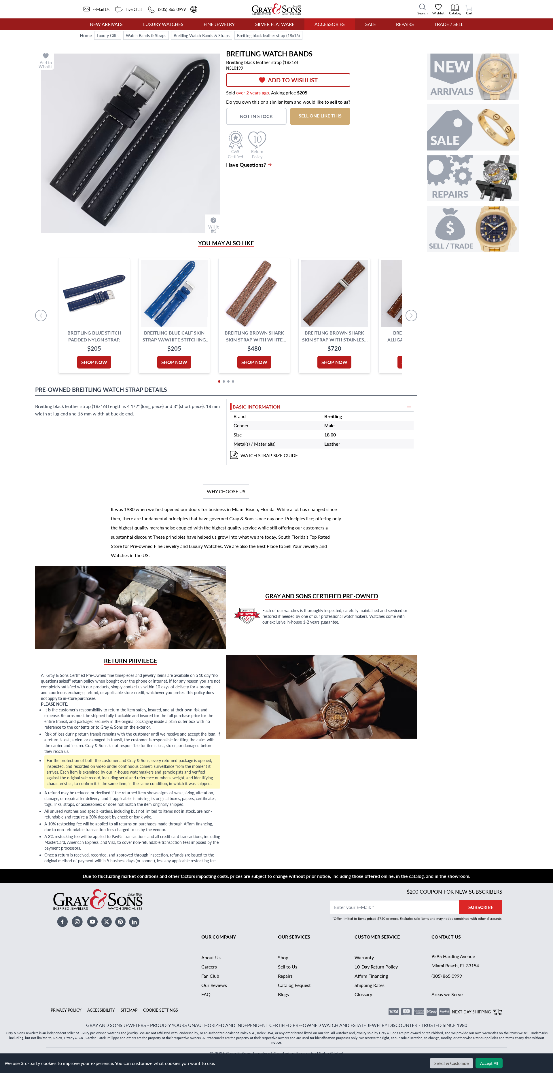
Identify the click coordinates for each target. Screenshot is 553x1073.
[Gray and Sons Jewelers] (276, 9)
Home (86, 35)
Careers (209, 966)
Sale (370, 24)
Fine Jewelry (219, 24)
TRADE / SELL (448, 24)
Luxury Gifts (107, 35)
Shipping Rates (370, 985)
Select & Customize (451, 1063)
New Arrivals (106, 24)
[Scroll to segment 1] (219, 381)
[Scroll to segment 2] (224, 381)
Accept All (489, 1063)
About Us (211, 957)
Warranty (364, 957)
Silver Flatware (274, 24)
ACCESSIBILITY (101, 1010)
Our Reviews (214, 985)
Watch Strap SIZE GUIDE (269, 455)
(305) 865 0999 (446, 976)
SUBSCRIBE (480, 907)
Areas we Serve (447, 994)
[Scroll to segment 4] (233, 381)
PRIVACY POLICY (66, 1010)
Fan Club (210, 976)
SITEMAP (129, 1010)
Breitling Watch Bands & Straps (202, 35)
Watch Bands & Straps (146, 35)
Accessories (330, 24)
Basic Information (256, 406)
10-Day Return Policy (376, 966)
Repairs (405, 24)
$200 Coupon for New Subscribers (454, 891)
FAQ (206, 994)
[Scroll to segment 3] (228, 381)
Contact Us (446, 936)
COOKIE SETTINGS (160, 1010)
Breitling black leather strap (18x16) (268, 35)
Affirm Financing (371, 976)
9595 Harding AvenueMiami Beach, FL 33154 (455, 961)
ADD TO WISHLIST (293, 80)
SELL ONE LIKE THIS (320, 115)
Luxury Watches (163, 24)
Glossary (363, 994)
